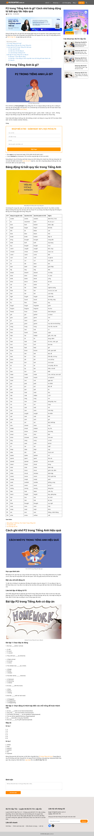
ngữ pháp (27, 760)
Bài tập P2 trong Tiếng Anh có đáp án (18, 54)
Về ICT (47, 2)
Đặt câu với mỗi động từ (17, 51)
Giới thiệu (8, 826)
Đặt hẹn (81, 2)
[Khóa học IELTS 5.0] (76, 59)
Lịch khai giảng (66, 2)
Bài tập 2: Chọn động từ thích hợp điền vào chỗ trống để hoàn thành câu (30, 58)
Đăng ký (84, 821)
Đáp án (12, 60)
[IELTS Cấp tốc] (15, 3)
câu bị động (23, 109)
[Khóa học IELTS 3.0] (76, 51)
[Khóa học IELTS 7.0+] (76, 74)
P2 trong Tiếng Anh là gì (46, 756)
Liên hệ (41, 826)
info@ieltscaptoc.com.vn (59, 812)
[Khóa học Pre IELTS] (76, 44)
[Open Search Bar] (86, 2)
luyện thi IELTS (27, 161)
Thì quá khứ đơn (11, 524)
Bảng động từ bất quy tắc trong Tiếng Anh (19, 45)
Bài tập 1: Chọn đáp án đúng (18, 56)
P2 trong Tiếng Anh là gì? (14, 43)
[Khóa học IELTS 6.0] (76, 67)
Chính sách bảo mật (18, 826)
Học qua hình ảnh (15, 49)
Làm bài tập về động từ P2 (18, 52)
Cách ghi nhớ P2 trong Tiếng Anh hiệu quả (19, 47)
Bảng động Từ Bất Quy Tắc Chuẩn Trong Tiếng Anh (21, 523)
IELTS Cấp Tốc (12, 37)
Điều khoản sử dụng (31, 826)
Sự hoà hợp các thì (12, 526)
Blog (74, 2)
